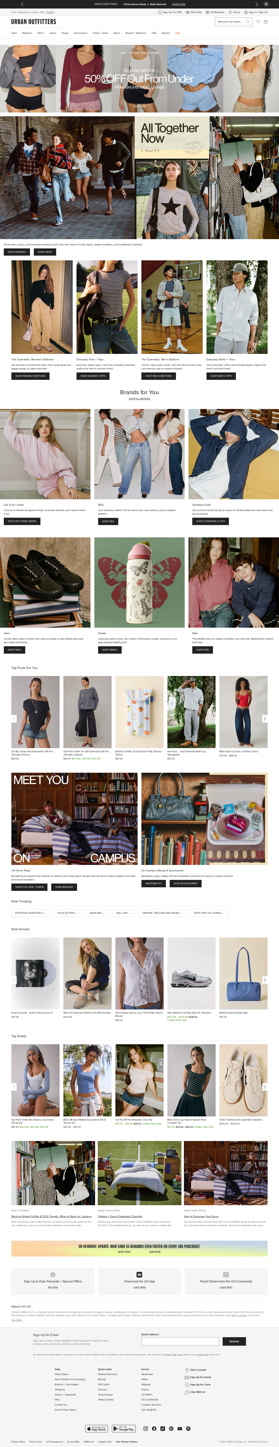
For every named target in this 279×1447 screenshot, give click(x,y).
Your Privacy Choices (127, 1442)
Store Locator (198, 1370)
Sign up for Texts (200, 1384)
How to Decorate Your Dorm (201, 1216)
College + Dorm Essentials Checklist (120, 1216)
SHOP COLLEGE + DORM (29, 887)
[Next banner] (257, 4)
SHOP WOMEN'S (17, 252)
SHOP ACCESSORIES (186, 883)
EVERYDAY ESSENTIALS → (30, 913)
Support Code (104, 1442)
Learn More (139, 1287)
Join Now (53, 1287)
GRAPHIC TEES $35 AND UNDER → (162, 913)
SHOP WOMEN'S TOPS (93, 376)
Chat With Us (197, 1392)
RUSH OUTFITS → (68, 913)
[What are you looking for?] (248, 22)
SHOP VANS (14, 650)
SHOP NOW (178, 4)
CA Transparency (54, 1442)
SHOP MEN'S (45, 252)
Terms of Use (35, 1442)
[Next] (264, 719)
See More (16, 1320)
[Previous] (14, 719)
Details (50, 12)
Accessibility (73, 1442)
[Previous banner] (22, 4)
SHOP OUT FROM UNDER (22, 521)
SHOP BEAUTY (153, 883)
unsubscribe (202, 1354)
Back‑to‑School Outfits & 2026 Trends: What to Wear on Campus (51, 1216)
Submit (234, 1341)
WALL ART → (123, 913)
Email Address (150, 1334)
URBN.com (89, 1442)
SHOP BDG (108, 521)
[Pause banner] (266, 4)
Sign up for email (200, 1377)
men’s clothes (239, 1315)
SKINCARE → (97, 913)
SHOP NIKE (202, 650)
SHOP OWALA (110, 650)
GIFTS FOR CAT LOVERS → (209, 913)
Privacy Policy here (173, 1354)
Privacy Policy (18, 1442)
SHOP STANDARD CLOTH (210, 521)
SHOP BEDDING (64, 887)
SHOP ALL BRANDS (140, 398)
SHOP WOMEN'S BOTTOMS (30, 376)
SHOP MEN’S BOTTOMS (158, 376)
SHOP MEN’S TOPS (221, 376)
